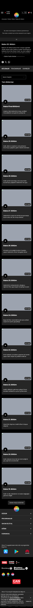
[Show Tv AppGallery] (27, 552)
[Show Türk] (8, 574)
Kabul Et (28, 601)
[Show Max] (13, 574)
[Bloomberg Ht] (7, 568)
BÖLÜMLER (5, 69)
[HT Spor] (17, 562)
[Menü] (2, 12)
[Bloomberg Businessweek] (21, 568)
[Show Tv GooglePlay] (16, 552)
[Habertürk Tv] (11, 562)
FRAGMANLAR (16, 69)
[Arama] (31, 13)
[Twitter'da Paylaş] (6, 62)
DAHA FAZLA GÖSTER (16, 503)
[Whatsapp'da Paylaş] (9, 62)
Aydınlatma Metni (15, 599)
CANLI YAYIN (7, 12)
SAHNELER (26, 69)
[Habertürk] (4, 562)
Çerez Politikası (15, 598)
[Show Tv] (16, 15)
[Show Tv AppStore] (6, 552)
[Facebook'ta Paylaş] (3, 62)
